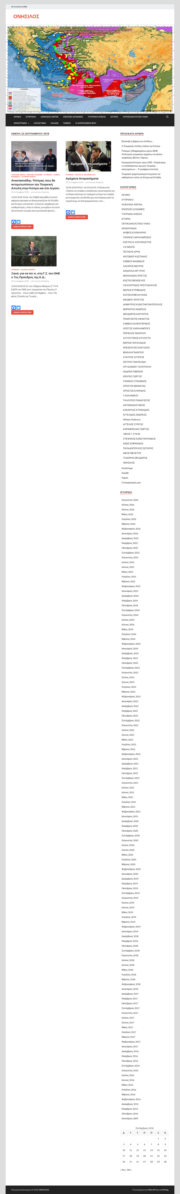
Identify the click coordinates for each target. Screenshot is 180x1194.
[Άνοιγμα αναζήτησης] (167, 117)
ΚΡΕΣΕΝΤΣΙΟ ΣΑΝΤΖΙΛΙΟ (136, 347)
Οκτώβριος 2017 (130, 1003)
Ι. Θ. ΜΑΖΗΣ (129, 247)
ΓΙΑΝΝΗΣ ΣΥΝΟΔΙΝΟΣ (135, 381)
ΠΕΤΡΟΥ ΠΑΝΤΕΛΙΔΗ (134, 362)
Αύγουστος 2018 (130, 955)
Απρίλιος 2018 (129, 974)
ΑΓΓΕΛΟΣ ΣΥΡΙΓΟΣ (133, 424)
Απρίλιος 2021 (129, 802)
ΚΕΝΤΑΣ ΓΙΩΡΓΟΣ (132, 376)
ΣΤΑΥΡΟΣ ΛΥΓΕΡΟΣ (133, 357)
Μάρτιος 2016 (128, 1094)
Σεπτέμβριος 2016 (131, 1065)
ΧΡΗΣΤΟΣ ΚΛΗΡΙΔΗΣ (134, 390)
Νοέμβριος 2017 (130, 998)
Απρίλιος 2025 (129, 576)
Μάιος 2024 (127, 629)
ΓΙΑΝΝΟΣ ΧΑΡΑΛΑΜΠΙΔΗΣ (137, 237)
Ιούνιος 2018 (128, 965)
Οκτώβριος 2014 (130, 1113)
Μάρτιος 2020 (128, 864)
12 (137, 1150)
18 (130, 1156)
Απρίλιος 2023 (129, 686)
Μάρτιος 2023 (128, 691)
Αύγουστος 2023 (130, 672)
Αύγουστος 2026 (130, 499)
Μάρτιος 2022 (128, 749)
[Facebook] (14, 220)
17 (123, 1156)
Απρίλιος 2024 (129, 634)
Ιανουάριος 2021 (130, 816)
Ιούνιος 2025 (128, 567)
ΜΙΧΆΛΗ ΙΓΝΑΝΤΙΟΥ (133, 352)
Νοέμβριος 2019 (130, 883)
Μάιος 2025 (127, 571)
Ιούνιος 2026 (128, 509)
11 (130, 1150)
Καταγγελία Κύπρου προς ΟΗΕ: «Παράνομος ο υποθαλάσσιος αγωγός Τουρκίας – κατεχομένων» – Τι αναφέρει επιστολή (144, 165)
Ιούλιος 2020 (128, 845)
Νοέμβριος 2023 (130, 658)
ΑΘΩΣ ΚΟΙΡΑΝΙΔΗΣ (133, 443)
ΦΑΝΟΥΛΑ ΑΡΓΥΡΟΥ (134, 270)
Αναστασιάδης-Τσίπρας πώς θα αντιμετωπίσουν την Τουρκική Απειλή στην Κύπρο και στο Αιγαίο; (35, 184)
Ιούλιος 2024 (128, 619)
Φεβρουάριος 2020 (131, 869)
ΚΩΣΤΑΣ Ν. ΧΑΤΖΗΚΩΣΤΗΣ (85, 175)
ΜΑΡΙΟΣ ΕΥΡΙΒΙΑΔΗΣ (134, 290)
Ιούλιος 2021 (128, 787)
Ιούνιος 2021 (128, 792)
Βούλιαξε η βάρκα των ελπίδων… (138, 141)
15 (158, 1150)
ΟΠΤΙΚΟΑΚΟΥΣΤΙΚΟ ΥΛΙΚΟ (135, 117)
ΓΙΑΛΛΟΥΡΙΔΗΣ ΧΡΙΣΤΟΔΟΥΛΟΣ (140, 285)
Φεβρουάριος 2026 (131, 528)
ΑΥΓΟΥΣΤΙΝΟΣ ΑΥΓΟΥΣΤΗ (137, 338)
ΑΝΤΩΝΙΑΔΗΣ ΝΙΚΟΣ (134, 405)
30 (165, 1161)
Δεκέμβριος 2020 (130, 821)
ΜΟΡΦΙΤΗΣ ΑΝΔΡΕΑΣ (134, 309)
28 (151, 1161)
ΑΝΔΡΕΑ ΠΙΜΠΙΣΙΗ (133, 371)
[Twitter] (18, 220)
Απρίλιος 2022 (129, 744)
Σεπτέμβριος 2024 (131, 610)
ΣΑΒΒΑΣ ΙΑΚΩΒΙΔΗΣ (134, 261)
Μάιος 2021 (127, 797)
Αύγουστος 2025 (130, 557)
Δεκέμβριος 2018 (130, 936)
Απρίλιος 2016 (129, 1089)
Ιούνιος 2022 (128, 734)
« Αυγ (123, 1169)
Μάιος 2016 (127, 1084)
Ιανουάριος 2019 (130, 931)
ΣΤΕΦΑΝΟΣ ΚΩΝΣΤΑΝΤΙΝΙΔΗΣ (139, 438)
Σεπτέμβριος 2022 (131, 720)
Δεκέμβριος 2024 (130, 595)
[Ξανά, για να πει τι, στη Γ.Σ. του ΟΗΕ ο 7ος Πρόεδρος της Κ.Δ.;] (35, 251)
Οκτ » (129, 1169)
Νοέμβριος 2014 (130, 1108)
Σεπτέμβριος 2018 (131, 950)
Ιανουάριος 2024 (130, 648)
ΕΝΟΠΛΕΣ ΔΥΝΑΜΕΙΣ (73, 117)
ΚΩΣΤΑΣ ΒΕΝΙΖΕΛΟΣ (134, 280)
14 (151, 1150)
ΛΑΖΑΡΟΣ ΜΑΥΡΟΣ (28, 270)
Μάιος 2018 (127, 969)
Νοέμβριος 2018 (130, 941)
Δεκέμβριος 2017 (130, 993)
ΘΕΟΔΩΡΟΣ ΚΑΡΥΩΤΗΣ (135, 314)
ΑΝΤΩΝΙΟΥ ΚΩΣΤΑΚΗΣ (135, 256)
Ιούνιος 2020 (128, 850)
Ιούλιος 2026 (128, 504)
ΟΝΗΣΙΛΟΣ (26, 16)
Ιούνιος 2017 (128, 1022)
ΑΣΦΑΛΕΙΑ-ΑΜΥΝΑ (49, 117)
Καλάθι (54, 123)
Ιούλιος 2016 (128, 1075)
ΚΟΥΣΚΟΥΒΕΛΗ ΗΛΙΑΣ (135, 294)
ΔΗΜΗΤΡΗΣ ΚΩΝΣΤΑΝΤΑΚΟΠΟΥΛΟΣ (142, 304)
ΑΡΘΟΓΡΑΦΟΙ (20, 123)
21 (151, 1156)
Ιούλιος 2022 (128, 730)
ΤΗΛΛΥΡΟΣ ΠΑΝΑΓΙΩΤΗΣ (136, 400)
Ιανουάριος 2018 (130, 989)
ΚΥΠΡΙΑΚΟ (31, 117)
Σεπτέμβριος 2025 (131, 552)
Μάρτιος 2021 (128, 806)
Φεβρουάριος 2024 (131, 643)
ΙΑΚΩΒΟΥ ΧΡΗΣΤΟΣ (133, 299)
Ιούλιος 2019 (128, 902)
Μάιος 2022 (127, 739)
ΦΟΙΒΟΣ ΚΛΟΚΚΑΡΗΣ (134, 232)
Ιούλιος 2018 (128, 960)
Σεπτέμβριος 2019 (131, 893)
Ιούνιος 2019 (128, 907)
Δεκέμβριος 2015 (130, 1104)
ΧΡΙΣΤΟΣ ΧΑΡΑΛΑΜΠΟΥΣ (136, 328)
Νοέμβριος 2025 (130, 543)
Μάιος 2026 (127, 514)
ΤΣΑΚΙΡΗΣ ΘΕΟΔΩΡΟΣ (135, 457)
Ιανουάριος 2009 (130, 1118)
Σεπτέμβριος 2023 (131, 667)
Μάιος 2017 (127, 1027)
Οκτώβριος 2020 (130, 830)
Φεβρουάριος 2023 (131, 696)
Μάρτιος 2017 (128, 1036)
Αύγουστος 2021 (130, 782)
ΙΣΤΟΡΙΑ (114, 117)
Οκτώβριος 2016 (130, 1060)
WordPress (154, 1190)
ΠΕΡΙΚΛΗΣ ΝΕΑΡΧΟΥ (134, 333)
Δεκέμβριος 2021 (130, 763)
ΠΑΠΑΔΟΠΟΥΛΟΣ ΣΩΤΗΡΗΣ (138, 448)
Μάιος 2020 (127, 854)
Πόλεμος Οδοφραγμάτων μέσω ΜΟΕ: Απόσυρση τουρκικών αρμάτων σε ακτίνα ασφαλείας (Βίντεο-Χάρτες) (142, 154)
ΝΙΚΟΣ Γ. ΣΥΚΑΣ (131, 434)
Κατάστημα (40, 123)
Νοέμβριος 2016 (130, 1056)
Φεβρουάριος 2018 (131, 984)
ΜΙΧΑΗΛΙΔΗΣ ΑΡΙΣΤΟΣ (135, 275)
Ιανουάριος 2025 (130, 591)
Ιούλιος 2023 (128, 677)
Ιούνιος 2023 (128, 682)
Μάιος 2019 (127, 912)
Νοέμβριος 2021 (130, 768)
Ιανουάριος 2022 (130, 758)
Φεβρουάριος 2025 (131, 586)
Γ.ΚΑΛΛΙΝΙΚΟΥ (130, 395)
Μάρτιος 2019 (128, 921)
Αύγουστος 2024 (130, 615)
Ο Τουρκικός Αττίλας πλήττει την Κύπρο (141, 146)
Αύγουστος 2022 (130, 725)
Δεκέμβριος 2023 (130, 653)
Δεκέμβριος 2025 (130, 538)
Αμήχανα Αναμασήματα (82, 178)
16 (165, 1150)
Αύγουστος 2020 (130, 840)
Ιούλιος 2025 (128, 562)
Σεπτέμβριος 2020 (131, 835)
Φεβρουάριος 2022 (131, 754)
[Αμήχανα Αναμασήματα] (90, 156)
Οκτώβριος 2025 (130, 547)
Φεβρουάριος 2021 (131, 811)
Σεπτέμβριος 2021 (131, 778)
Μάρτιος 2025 (128, 581)
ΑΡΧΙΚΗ (17, 117)
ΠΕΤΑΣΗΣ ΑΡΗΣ (131, 251)
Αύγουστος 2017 (130, 1013)
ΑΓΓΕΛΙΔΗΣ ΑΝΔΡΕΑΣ (135, 414)
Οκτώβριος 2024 (130, 605)
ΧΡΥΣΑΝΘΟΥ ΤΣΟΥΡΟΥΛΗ (137, 366)
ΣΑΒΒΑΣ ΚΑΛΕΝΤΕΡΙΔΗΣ (136, 323)
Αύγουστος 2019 (130, 897)
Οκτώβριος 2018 (130, 945)
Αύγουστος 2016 (130, 1070)
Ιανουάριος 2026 (130, 533)
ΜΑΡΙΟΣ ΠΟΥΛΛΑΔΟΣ (134, 342)
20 (144, 1156)
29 (158, 1161)
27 (144, 1161)
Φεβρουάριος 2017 (131, 1041)
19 (137, 1156)
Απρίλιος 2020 (129, 859)
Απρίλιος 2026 (129, 519)
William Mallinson (132, 419)
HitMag (165, 1190)
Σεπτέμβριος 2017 (131, 1008)
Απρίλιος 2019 (129, 917)
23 (165, 1156)
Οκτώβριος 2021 (130, 773)
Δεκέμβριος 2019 (130, 878)
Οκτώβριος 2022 (130, 715)
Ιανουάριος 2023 (130, 701)
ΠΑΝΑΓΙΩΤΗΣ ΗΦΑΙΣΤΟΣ (136, 318)
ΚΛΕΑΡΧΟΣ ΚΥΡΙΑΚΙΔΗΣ (136, 410)
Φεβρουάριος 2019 (131, 926)
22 (158, 1156)
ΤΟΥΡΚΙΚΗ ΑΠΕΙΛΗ (97, 117)
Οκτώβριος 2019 (130, 888)
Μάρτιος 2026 (128, 523)
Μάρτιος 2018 (128, 979)
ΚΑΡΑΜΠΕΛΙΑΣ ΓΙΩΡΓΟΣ (136, 429)
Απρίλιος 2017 (129, 1032)
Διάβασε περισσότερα (21, 226)
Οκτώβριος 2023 (130, 663)
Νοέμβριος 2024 (130, 600)
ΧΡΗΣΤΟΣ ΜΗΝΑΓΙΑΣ (134, 386)
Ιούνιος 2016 (128, 1080)
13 (144, 1150)
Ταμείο (67, 123)
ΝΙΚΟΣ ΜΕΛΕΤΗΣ (132, 453)
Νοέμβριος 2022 (130, 710)
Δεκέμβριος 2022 (130, 706)
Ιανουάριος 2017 (130, 1046)
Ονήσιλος (45, 192)
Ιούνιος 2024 (128, 624)
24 (123, 1161)
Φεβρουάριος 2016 (131, 1099)
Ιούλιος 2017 (128, 1017)
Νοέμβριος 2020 (130, 826)
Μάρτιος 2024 (128, 639)
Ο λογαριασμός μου (86, 123)
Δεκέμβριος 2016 (130, 1051)
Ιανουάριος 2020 (130, 873)
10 (123, 1150)
